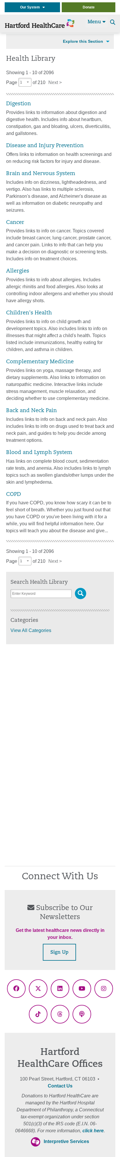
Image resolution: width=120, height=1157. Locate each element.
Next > (55, 82)
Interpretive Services (66, 1141)
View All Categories (30, 630)
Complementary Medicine (40, 362)
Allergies (17, 271)
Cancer (15, 222)
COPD (13, 494)
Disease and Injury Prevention (45, 146)
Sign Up (59, 952)
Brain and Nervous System (40, 174)
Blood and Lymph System (39, 452)
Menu (95, 22)
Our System (31, 7)
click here (93, 1130)
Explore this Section (83, 41)
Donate (89, 7)
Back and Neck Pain (31, 411)
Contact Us (60, 1085)
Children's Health (29, 313)
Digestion (18, 104)
